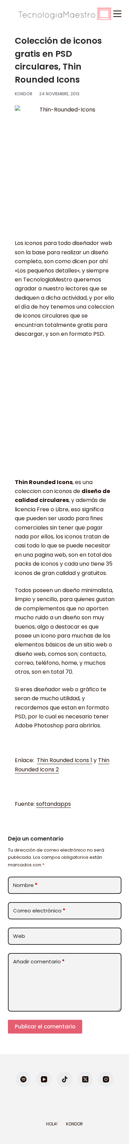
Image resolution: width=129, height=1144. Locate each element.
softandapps (53, 804)
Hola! (51, 1124)
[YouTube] (44, 1079)
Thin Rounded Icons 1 (64, 760)
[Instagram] (106, 1079)
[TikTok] (64, 1079)
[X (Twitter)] (85, 1079)
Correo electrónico (39, 910)
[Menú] (117, 14)
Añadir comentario (39, 961)
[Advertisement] (64, 411)
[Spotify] (23, 1079)
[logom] (64, 14)
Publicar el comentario (45, 1026)
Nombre (25, 885)
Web (19, 936)
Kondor (74, 1124)
